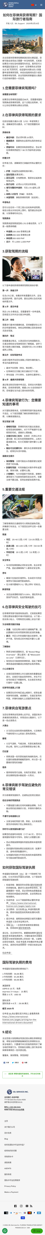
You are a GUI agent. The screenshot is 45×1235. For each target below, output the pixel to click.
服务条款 (7, 1174)
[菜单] (41, 4)
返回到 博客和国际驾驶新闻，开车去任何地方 (24, 1075)
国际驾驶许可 (12, 67)
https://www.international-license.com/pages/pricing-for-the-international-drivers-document (19, 1019)
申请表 (9, 922)
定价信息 (7, 1133)
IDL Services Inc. (14, 1225)
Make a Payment (11, 1192)
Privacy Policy (10, 1186)
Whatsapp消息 (18, 1110)
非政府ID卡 (8, 1157)
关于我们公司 (9, 1127)
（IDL (20, 874)
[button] (34, 5)
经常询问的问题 (10, 1151)
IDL (26, 909)
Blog (6, 1139)
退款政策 (7, 1162)
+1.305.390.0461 (14, 1107)
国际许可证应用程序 (12, 1180)
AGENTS (7, 1168)
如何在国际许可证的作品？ (14, 1145)
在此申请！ (7, 953)
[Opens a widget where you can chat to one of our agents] (37, 1231)
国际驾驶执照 (36, 885)
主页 (6, 1121)
